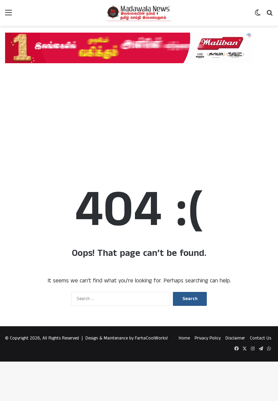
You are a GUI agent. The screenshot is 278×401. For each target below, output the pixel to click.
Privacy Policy (208, 338)
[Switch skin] (257, 15)
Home (184, 338)
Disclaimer (235, 338)
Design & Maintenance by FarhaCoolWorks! (126, 338)
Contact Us (260, 338)
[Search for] (269, 15)
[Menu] (8, 15)
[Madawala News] (139, 13)
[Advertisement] (139, 117)
